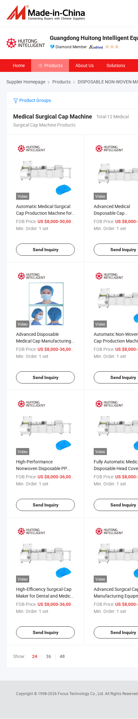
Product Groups (34, 100)
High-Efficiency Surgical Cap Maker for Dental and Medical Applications (45, 596)
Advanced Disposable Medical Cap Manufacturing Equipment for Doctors (43, 341)
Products (53, 65)
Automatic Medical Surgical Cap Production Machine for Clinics (44, 213)
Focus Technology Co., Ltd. (81, 693)
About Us (84, 65)
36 (48, 656)
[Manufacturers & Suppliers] (46, 12)
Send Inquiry (45, 249)
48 (62, 656)
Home (19, 65)
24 (34, 656)
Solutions (116, 65)
